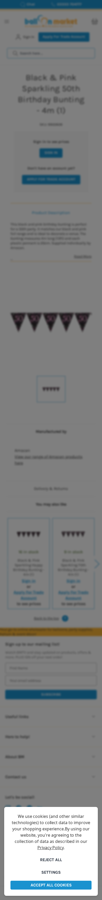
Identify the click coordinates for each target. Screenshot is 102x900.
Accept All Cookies (51, 885)
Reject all (51, 859)
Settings (51, 872)
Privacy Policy (50, 847)
